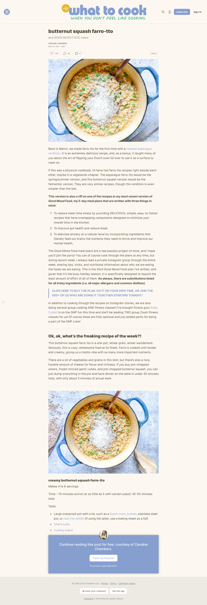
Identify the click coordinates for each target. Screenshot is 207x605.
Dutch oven (117, 514)
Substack (88, 598)
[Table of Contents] (3, 302)
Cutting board (63, 530)
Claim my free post (103, 558)
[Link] (44, 336)
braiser (131, 514)
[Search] (163, 12)
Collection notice (126, 583)
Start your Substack (95, 591)
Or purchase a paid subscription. (103, 566)
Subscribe (182, 11)
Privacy (105, 583)
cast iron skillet (73, 518)
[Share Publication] (170, 12)
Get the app (118, 591)
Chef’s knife (62, 524)
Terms (113, 583)
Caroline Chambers (57, 43)
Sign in (198, 11)
